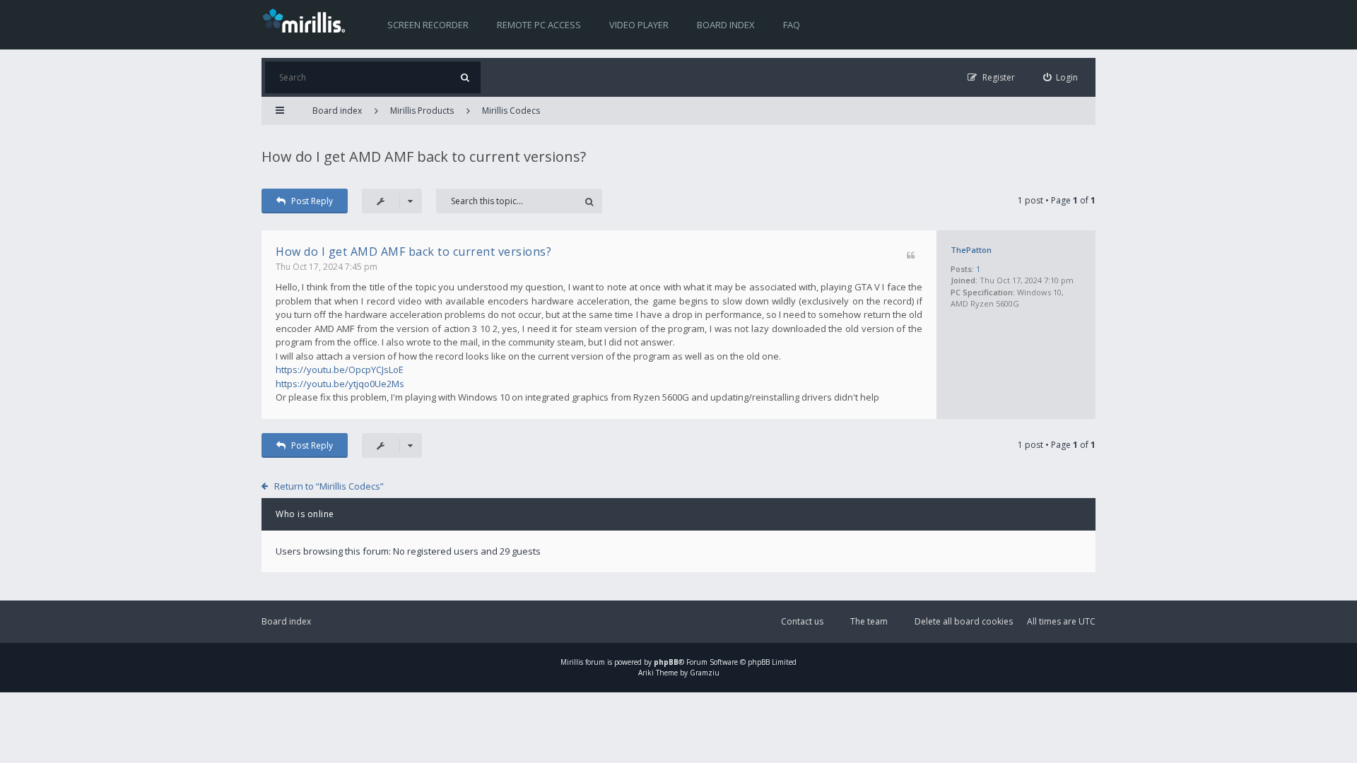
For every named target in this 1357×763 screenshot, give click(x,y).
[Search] (465, 77)
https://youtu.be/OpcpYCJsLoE (340, 369)
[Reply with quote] (910, 256)
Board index (726, 24)
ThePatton (971, 249)
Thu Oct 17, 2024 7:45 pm (326, 267)
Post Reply (312, 201)
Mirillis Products (422, 111)
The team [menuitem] (869, 621)
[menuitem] (1061, 77)
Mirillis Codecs (511, 111)
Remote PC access (539, 24)
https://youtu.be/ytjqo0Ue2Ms (340, 383)
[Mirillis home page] (307, 19)
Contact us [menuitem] (802, 621)
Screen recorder (428, 24)
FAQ (791, 24)
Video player (639, 24)
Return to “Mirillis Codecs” (329, 486)
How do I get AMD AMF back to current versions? (424, 156)
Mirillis (571, 662)
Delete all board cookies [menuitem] (964, 621)
